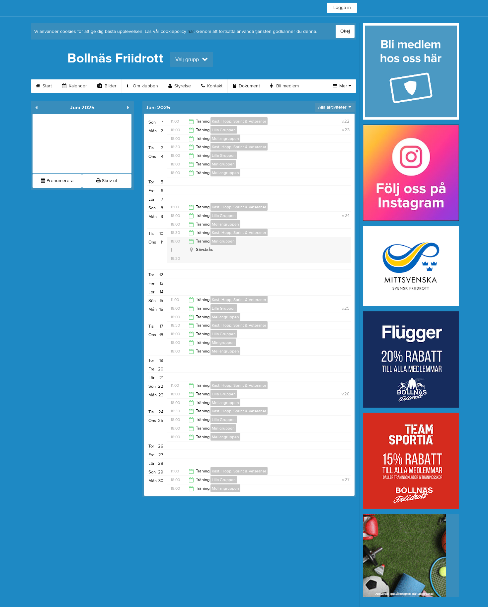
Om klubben (144, 86)
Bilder (110, 86)
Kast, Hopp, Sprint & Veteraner (239, 121)
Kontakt (214, 86)
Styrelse (182, 86)
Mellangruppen (225, 138)
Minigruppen (223, 164)
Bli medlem (287, 86)
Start (46, 86)
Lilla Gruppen (224, 130)
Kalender (77, 86)
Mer (343, 86)
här (191, 32)
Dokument (248, 86)
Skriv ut (109, 181)
